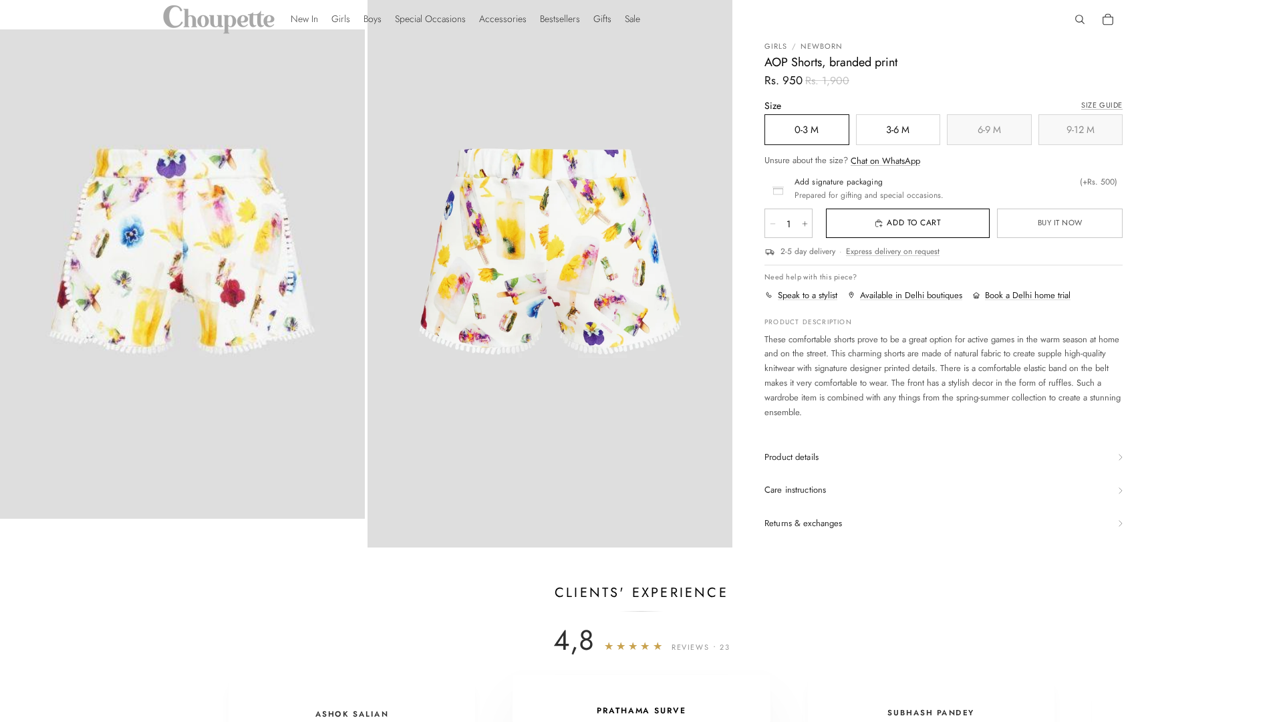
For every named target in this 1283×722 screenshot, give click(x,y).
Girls (776, 46)
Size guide (1102, 105)
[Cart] (1108, 19)
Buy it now (1060, 222)
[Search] (1080, 19)
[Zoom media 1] (182, 274)
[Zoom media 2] (550, 274)
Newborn (822, 46)
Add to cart (914, 223)
